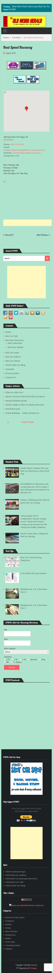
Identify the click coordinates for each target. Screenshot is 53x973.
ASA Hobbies (42, 234)
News (8, 928)
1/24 (9, 659)
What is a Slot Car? (14, 392)
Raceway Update (16, 347)
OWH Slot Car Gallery (15, 875)
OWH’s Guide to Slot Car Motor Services (24, 405)
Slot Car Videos (12, 361)
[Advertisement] (28, 223)
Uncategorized (12, 945)
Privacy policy (12, 373)
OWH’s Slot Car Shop (15, 365)
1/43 (25, 659)
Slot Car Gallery (13, 357)
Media (8, 924)
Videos (8, 949)
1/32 (17, 659)
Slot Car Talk (11, 336)
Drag (44, 659)
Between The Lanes (14, 917)
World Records (12, 409)
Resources (10, 935)
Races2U (9, 234)
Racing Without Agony (16, 401)
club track (34, 659)
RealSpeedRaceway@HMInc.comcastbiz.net (24, 150)
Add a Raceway (15, 343)
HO (8, 662)
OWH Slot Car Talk (14, 882)
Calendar (9, 369)
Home (8, 332)
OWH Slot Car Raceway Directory (21, 879)
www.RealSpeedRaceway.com (26, 153)
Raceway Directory (14, 340)
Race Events (11, 931)
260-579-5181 (17, 144)
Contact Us (10, 377)
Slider (8, 938)
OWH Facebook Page (15, 872)
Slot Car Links (12, 353)
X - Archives (18, 662)
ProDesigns (32, 968)
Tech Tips (10, 942)
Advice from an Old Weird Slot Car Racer (25, 396)
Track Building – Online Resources (22, 413)
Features (9, 921)
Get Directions (9, 139)
